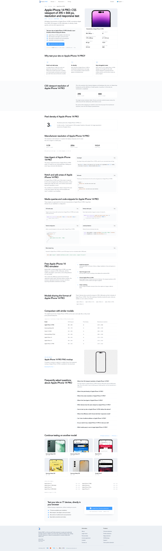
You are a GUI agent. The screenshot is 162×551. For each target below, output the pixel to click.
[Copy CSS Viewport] (93, 33)
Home (46, 6)
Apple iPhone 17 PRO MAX (50, 485)
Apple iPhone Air (86, 485)
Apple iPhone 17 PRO (87, 483)
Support (105, 540)
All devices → (114, 435)
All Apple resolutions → (105, 435)
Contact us (84, 542)
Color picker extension (108, 542)
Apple (54, 6)
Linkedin (84, 540)
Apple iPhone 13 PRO (109, 301)
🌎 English (119, 1)
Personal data (85, 535)
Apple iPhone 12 (80, 301)
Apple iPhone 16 (48, 487)
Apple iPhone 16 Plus (86, 487)
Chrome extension (107, 531)
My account (61, 1)
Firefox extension (107, 533)
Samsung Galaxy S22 (49, 328)
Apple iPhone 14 (80, 304)
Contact (112, 1)
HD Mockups (106, 538)
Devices (52, 1)
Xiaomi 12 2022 (48, 331)
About (83, 531)
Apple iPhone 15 (85, 489)
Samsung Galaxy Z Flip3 (50, 334)
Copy (114, 157)
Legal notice (84, 533)
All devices (50, 6)
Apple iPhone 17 (48, 483)
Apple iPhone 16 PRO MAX (50, 489)
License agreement (86, 538)
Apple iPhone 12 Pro (90, 301)
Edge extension (107, 535)
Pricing (69, 1)
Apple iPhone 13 (99, 301)
